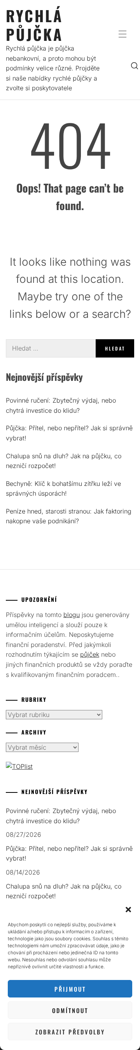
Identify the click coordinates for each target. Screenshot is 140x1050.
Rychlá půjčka (34, 24)
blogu (71, 615)
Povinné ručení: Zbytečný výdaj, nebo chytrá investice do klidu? (61, 405)
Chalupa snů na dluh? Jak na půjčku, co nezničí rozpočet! (63, 461)
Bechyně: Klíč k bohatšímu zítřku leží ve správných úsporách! (63, 489)
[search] (134, 65)
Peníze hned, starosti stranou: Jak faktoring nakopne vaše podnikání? (68, 516)
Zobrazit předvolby (70, 1031)
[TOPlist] (19, 766)
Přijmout (70, 989)
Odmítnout (70, 1010)
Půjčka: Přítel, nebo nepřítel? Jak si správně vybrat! (69, 433)
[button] (128, 909)
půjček (89, 654)
